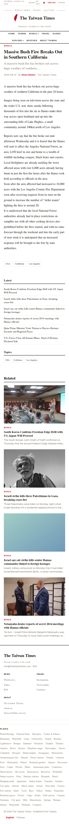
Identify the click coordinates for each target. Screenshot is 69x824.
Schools (15, 785)
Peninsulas (59, 790)
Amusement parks (41, 766)
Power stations (37, 757)
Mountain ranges (35, 748)
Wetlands (26, 804)
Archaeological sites (9, 757)
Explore (18, 40)
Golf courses (49, 795)
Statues (48, 790)
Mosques (16, 752)
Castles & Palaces (51, 733)
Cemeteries (57, 766)
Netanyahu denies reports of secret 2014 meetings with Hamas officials (31, 320)
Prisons (19, 766)
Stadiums (27, 743)
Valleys (39, 790)
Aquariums (22, 781)
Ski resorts (20, 771)
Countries (41, 689)
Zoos (2, 766)
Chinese (61, 3)
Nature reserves (7, 776)
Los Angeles (34, 263)
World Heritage (7, 733)
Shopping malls (7, 781)
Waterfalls (17, 738)
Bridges (17, 743)
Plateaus (57, 799)
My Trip (40, 2)
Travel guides (43, 684)
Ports (18, 776)
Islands (48, 738)
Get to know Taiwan (13, 703)
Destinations (42, 679)
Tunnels (49, 757)
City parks (5, 785)
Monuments (12, 762)
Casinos (61, 785)
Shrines (3, 804)
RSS (35, 666)
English (51, 3)
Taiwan (22, 34)
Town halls (50, 785)
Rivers (13, 748)
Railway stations (31, 776)
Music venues (28, 785)
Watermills (14, 804)
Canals (10, 766)
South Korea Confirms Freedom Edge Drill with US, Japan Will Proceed (33, 290)
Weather (31, 40)
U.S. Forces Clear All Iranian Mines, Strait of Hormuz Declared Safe (31, 339)
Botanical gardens (37, 762)
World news (9, 679)
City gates (16, 799)
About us (8, 708)
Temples (49, 743)
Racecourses (33, 771)
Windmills (57, 771)
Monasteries (57, 752)
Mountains (5, 738)
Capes (29, 795)
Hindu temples (29, 752)
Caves (24, 790)
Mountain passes (7, 795)
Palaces (23, 762)
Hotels (55, 776)
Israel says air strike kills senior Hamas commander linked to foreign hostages (34, 310)
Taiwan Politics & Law (15, 712)
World (33, 34)
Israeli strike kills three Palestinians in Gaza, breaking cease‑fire (30, 300)
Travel (46, 34)
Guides (57, 34)
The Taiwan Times (20, 655)
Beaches (57, 738)
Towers (62, 748)
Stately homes (35, 781)
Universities (37, 738)
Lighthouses (5, 743)
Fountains (4, 799)
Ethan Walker (28, 74)
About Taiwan (48, 40)
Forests (21, 795)
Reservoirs (62, 762)
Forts (2, 762)
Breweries (45, 771)
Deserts (21, 748)
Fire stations (5, 790)
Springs (47, 799)
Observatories (6, 771)
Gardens (59, 781)
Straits (38, 795)
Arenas (39, 785)
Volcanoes (38, 743)
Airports (4, 748)
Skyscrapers (50, 748)
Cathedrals (5, 752)
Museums (36, 733)
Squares (51, 762)
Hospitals (45, 776)
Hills (25, 799)
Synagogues (43, 752)
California (19, 263)
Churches (48, 781)
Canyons (61, 795)
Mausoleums (35, 799)
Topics (7, 684)
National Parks (23, 733)
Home (11, 34)
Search (32, 3)
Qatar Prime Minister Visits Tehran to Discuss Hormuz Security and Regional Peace (31, 329)
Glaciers (24, 757)
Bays (31, 790)
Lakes (26, 738)
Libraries (60, 757)
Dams (16, 790)
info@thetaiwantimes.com (17, 666)
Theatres (59, 743)
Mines (27, 766)
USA (8, 263)
